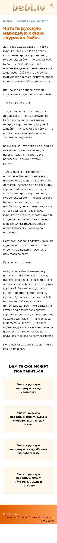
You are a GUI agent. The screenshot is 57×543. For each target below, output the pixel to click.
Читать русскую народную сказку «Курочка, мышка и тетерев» (28, 480)
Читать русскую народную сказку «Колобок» (28, 388)
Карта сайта (47, 521)
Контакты (9, 517)
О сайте (22, 517)
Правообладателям (40, 517)
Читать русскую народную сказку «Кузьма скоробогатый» (28, 449)
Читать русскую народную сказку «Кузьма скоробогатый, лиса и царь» (28, 419)
